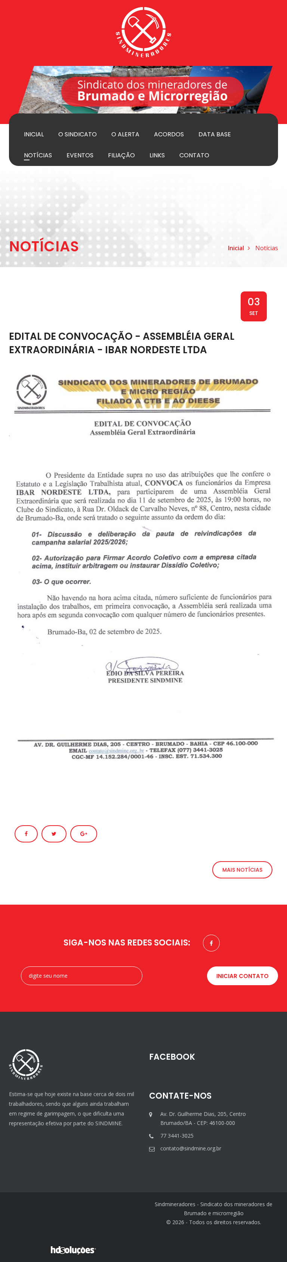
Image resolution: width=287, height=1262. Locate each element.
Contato (194, 155)
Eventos (80, 155)
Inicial (34, 134)
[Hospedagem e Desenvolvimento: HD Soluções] (73, 1249)
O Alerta (125, 134)
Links (157, 155)
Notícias (38, 155)
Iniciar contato (242, 976)
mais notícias (242, 870)
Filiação (121, 155)
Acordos (169, 134)
